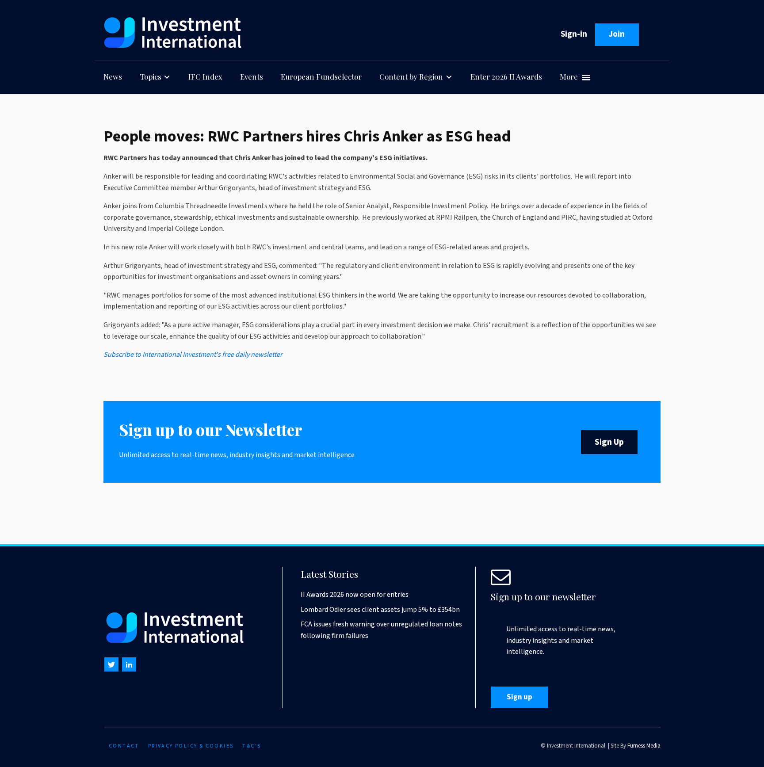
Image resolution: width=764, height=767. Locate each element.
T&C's (251, 746)
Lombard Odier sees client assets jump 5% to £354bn (380, 609)
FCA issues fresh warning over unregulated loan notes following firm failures (381, 630)
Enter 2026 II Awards (506, 76)
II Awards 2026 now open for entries (355, 594)
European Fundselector (321, 76)
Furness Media (644, 746)
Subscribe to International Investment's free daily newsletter (193, 354)
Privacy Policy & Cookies (191, 746)
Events (251, 76)
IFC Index (205, 76)
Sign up (519, 697)
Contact (124, 746)
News (112, 76)
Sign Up (609, 442)
